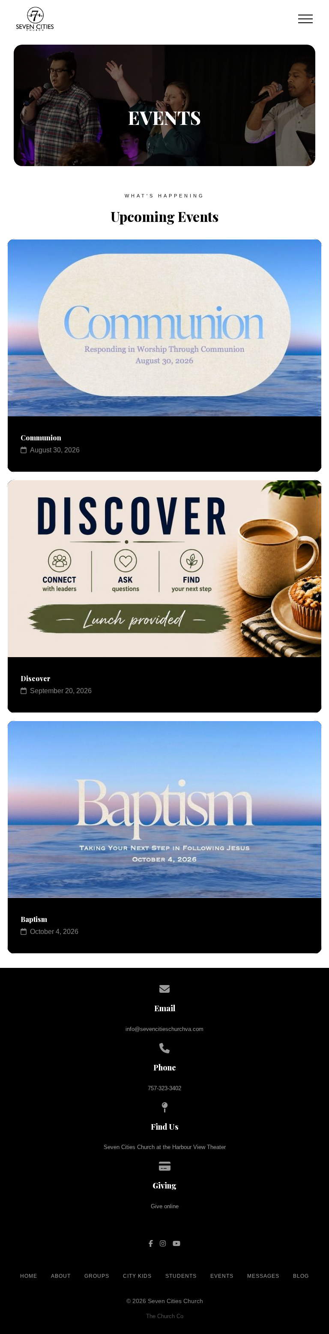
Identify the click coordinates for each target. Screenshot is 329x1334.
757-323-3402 (164, 1088)
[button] (305, 19)
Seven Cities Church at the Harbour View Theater (165, 1147)
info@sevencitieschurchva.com (164, 1029)
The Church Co (164, 1316)
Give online (165, 1206)
